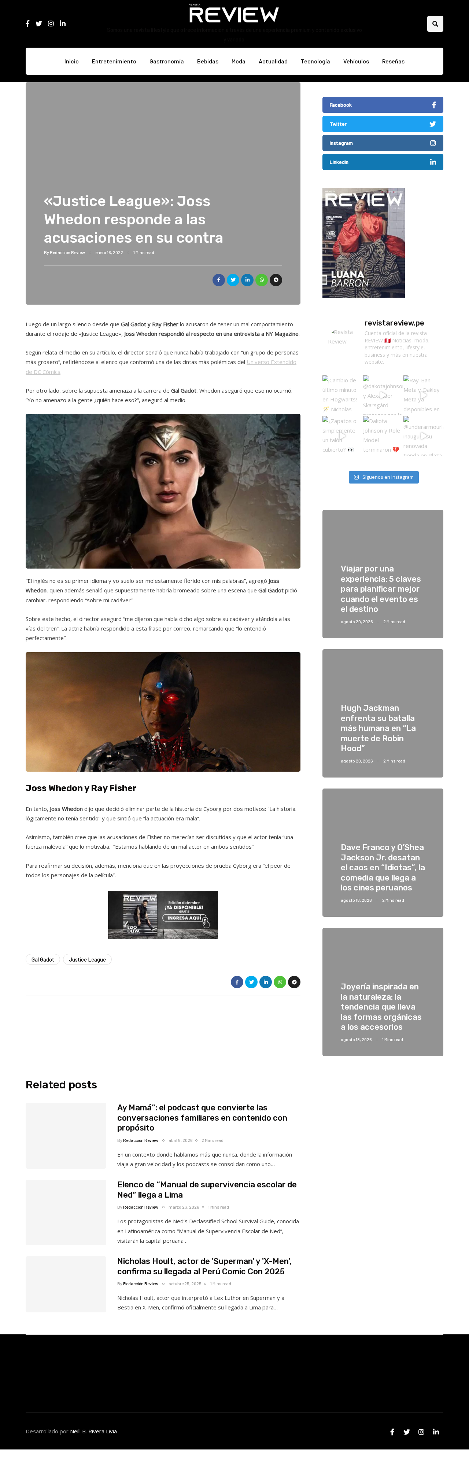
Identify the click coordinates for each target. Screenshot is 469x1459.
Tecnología (315, 61)
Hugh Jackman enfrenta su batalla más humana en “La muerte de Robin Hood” (378, 728)
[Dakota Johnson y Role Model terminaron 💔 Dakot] (383, 436)
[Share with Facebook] (219, 280)
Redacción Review (67, 252)
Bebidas (207, 61)
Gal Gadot (43, 959)
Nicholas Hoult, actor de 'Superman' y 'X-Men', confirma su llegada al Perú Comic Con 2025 (204, 1266)
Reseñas (393, 61)
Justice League (87, 959)
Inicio (71, 61)
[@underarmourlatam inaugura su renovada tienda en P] (423, 436)
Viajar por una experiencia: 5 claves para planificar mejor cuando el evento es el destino (381, 589)
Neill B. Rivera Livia (93, 1431)
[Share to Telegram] (276, 280)
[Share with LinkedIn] (247, 280)
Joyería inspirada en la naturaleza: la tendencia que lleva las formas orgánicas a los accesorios (381, 1007)
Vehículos (356, 61)
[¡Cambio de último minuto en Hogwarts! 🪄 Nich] (342, 395)
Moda (238, 61)
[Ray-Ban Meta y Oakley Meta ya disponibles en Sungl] (423, 395)
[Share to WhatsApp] (261, 280)
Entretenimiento (114, 61)
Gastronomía (166, 61)
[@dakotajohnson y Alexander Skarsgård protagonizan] (383, 395)
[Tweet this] (233, 280)
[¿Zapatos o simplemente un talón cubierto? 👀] (342, 436)
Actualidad (273, 61)
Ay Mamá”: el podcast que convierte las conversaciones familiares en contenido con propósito (202, 1118)
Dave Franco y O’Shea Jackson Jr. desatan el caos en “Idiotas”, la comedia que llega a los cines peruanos (383, 867)
